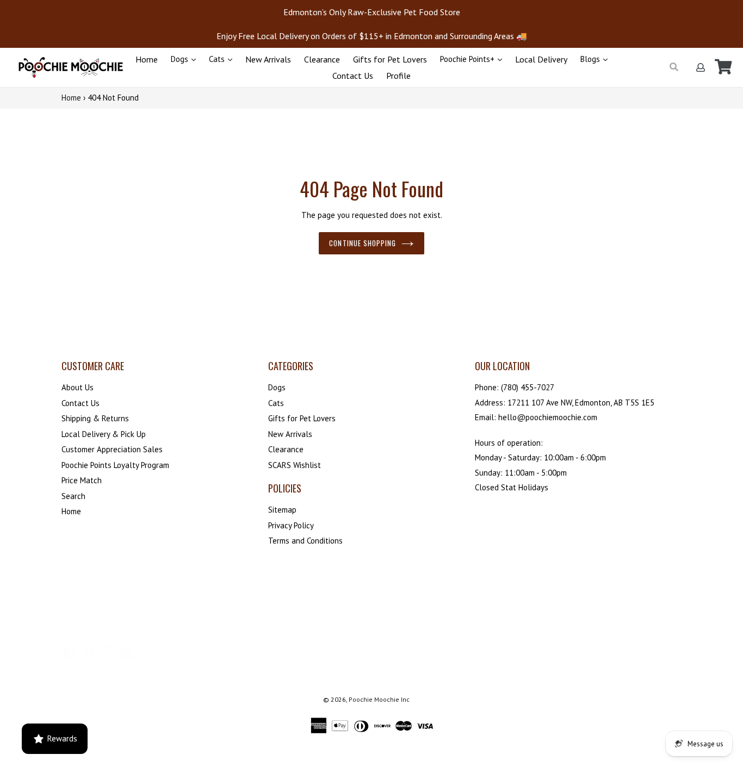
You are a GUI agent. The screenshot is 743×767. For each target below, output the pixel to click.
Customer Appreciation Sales (112, 449)
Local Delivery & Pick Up (103, 434)
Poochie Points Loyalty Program (115, 465)
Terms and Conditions (305, 540)
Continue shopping (362, 243)
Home (146, 59)
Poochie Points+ (468, 59)
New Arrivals (268, 59)
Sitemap (282, 509)
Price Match (81, 480)
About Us (77, 387)
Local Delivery (541, 59)
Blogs (591, 59)
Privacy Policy (291, 525)
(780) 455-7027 (527, 387)
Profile (398, 75)
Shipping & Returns (95, 418)
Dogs (180, 59)
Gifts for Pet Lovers (390, 59)
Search (73, 496)
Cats (218, 59)
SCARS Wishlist (294, 465)
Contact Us (352, 75)
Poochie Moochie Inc (379, 699)
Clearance (322, 59)
